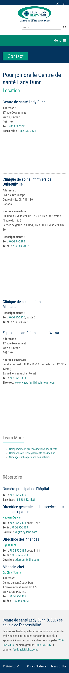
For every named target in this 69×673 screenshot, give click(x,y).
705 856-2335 (17, 126)
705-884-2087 (20, 246)
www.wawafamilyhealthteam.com (35, 382)
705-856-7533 (20, 527)
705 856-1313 (18, 378)
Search (64, 27)
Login (63, 3)
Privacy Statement (37, 666)
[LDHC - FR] (34, 14)
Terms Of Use (58, 666)
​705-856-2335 (18, 495)
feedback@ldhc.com (25, 649)
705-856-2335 (17, 317)
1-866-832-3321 (26, 131)
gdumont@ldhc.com (27, 559)
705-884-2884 (17, 241)
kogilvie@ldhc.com (26, 532)
